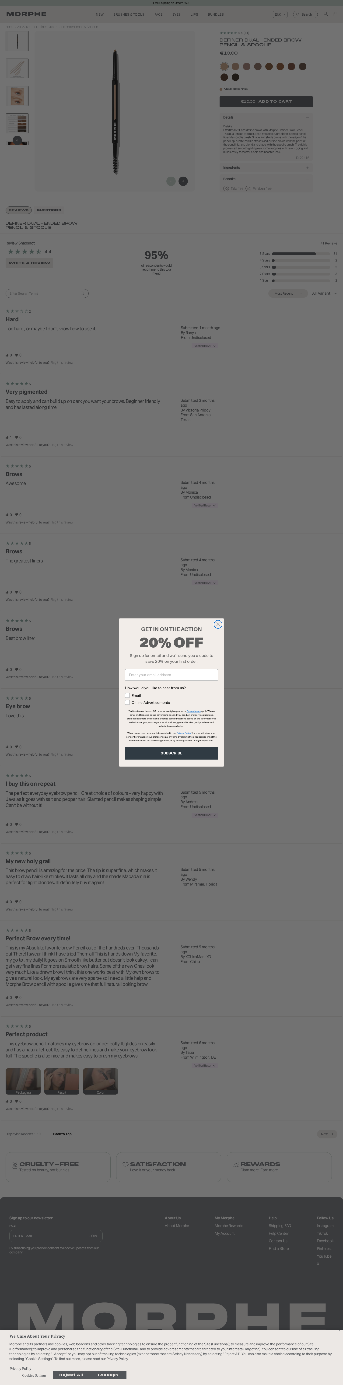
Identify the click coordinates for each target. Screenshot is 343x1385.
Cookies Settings (34, 1375)
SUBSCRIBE (171, 753)
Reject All (71, 1375)
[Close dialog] (218, 624)
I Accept (108, 1375)
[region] (171, 1357)
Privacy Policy (20, 1368)
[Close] (339, 1330)
